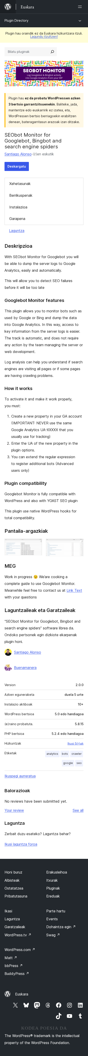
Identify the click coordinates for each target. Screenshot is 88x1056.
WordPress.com (20, 949)
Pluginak (53, 888)
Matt (11, 958)
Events (52, 919)
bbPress (14, 965)
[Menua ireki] (81, 7)
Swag (53, 935)
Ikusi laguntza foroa (21, 844)
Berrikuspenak (20, 195)
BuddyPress (17, 973)
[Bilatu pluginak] (52, 51)
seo (79, 763)
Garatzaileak (15, 927)
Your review (14, 810)
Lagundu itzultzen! (44, 36)
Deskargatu (16, 166)
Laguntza (16, 230)
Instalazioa (18, 207)
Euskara (21, 994)
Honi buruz (13, 872)
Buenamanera (25, 667)
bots (65, 753)
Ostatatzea (14, 888)
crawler (77, 753)
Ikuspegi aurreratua (20, 776)
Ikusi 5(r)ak (75, 743)
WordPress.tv (18, 935)
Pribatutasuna (16, 896)
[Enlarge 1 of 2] (36, 544)
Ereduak (53, 896)
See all (78, 810)
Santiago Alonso (18, 154)
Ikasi (8, 911)
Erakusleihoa (56, 872)
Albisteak (12, 880)
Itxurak (52, 880)
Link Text (74, 590)
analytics (52, 753)
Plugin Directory (16, 20)
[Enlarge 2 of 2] (77, 544)
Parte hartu (55, 911)
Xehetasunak (20, 183)
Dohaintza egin (61, 927)
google (68, 763)
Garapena (17, 218)
